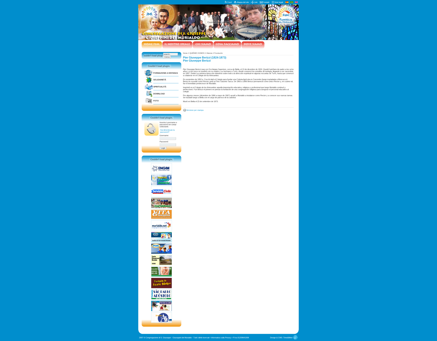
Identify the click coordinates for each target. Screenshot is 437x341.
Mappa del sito (243, 2)
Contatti (266, 2)
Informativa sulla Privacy (221, 338)
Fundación (218, 53)
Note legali (278, 2)
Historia (209, 53)
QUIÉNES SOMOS (197, 53)
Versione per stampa (194, 110)
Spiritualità (159, 87)
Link (256, 2)
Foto (156, 101)
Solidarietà (159, 80)
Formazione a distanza (165, 73)
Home (185, 53)
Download (159, 94)
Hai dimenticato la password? (167, 131)
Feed (229, 2)
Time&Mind (287, 338)
